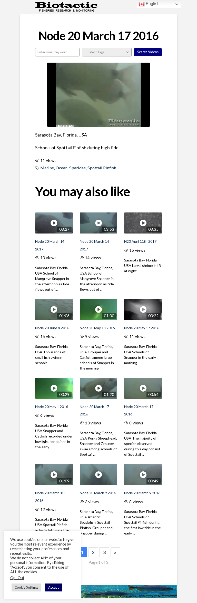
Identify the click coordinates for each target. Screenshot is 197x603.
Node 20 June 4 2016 (52, 328)
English (152, 4)
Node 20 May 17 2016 (141, 328)
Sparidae (77, 167)
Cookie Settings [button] (26, 587)
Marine (47, 167)
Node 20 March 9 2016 (98, 493)
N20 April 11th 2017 (140, 241)
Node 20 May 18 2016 (97, 328)
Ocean (61, 167)
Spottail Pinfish (101, 167)
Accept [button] (53, 587)
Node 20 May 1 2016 (51, 406)
